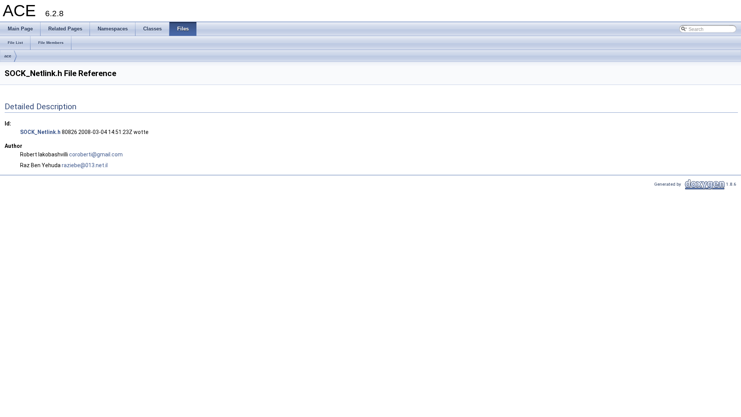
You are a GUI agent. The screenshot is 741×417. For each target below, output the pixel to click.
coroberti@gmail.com (96, 154)
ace (7, 56)
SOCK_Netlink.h (40, 132)
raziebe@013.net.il (85, 165)
